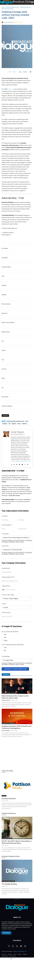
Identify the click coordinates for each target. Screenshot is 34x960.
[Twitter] (25, 464)
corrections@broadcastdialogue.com (21, 461)
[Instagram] (14, 464)
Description (5, 397)
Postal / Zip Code (6, 612)
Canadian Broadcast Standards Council (15, 421)
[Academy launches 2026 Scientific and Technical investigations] (17, 716)
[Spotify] (22, 464)
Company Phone (6, 586)
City (3, 359)
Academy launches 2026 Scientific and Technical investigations (16, 727)
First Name (5, 248)
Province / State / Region (8, 594)
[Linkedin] (16, 464)
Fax (3, 341)
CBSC (27, 421)
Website (4, 294)
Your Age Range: (6, 656)
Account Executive (9, 799)
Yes (5, 634)
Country (4, 369)
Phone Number (6, 304)
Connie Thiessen (8, 22)
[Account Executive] (17, 785)
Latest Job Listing (7, 771)
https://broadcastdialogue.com (18, 434)
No (5, 637)
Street (3, 350)
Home (3, 7)
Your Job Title (5, 546)
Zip (2, 387)
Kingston (14, 423)
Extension (4, 313)
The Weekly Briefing (9, 884)
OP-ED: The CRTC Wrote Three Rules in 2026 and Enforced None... (17, 842)
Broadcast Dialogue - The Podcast (9, 693)
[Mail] (19, 464)
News (19, 423)
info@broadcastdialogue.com (20, 951)
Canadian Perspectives (9, 813)
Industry (4, 285)
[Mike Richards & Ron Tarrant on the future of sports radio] (17, 686)
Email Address (6, 235)
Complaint (4, 423)
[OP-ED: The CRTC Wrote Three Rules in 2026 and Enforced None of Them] (17, 828)
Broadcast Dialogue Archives (12, 7)
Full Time (4, 795)
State (3, 378)
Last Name (5, 257)
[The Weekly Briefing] (17, 871)
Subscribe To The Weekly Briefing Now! (15, 669)
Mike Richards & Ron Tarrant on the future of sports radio (15, 697)
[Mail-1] (25, 946)
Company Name (6, 267)
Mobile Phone (6, 332)
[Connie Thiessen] (3, 22)
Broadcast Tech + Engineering (8, 723)
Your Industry (5, 534)
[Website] (27, 464)
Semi (5, 640)
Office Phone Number (8, 322)
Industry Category (7, 406)
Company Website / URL (8, 577)
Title (3, 276)
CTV (9, 423)
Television (24, 423)
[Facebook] (11, 464)
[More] (30, 71)
